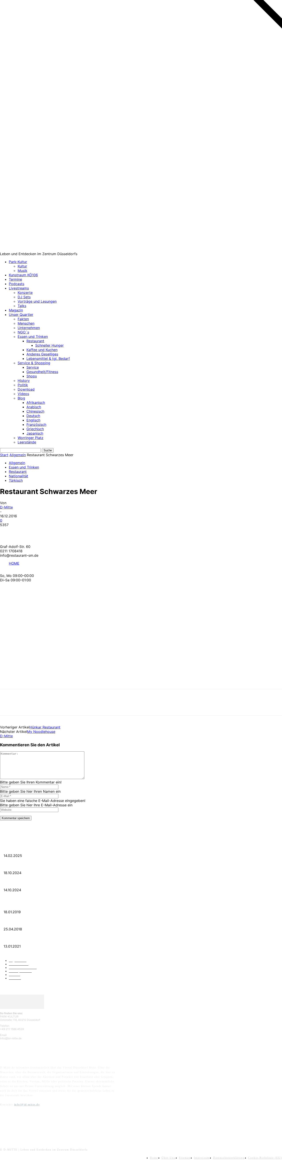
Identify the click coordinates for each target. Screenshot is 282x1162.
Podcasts (16, 284)
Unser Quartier (21, 314)
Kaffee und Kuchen (42, 350)
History (24, 380)
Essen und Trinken (33, 336)
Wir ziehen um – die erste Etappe (21, 882)
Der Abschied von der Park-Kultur (22, 865)
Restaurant (35, 341)
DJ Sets (24, 297)
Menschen (26, 323)
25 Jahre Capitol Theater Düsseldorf (22, 939)
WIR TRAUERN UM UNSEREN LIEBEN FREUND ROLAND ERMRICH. (45, 848)
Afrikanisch (35, 402)
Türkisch (16, 480)
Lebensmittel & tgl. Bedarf (48, 358)
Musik (22, 270)
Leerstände (27, 442)
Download (26, 389)
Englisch (33, 420)
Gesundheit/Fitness (42, 372)
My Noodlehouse (41, 731)
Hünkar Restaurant (45, 727)
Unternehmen (29, 328)
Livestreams (19, 288)
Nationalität (18, 476)
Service (32, 367)
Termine (15, 279)
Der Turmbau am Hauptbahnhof (20, 922)
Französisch (36, 424)
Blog (21, 398)
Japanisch (34, 433)
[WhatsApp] (55, 531)
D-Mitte (6, 507)
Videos (23, 394)
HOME (14, 563)
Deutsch (33, 416)
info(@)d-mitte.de (27, 1104)
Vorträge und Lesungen (37, 301)
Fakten (23, 319)
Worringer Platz (30, 438)
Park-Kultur (18, 262)
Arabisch (33, 407)
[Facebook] (7, 531)
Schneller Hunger (49, 345)
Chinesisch (35, 411)
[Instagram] (15, 1125)
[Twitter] (23, 531)
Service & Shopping (34, 363)
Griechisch (35, 429)
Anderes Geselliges (42, 354)
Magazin (16, 310)
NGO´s (23, 332)
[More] (70, 531)
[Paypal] (27, 1125)
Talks (22, 306)
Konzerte (25, 292)
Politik (23, 385)
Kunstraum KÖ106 (23, 275)
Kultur (22, 266)
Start (4, 455)
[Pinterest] (39, 531)
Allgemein (17, 455)
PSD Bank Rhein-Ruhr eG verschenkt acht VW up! (31, 904)
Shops (31, 376)
